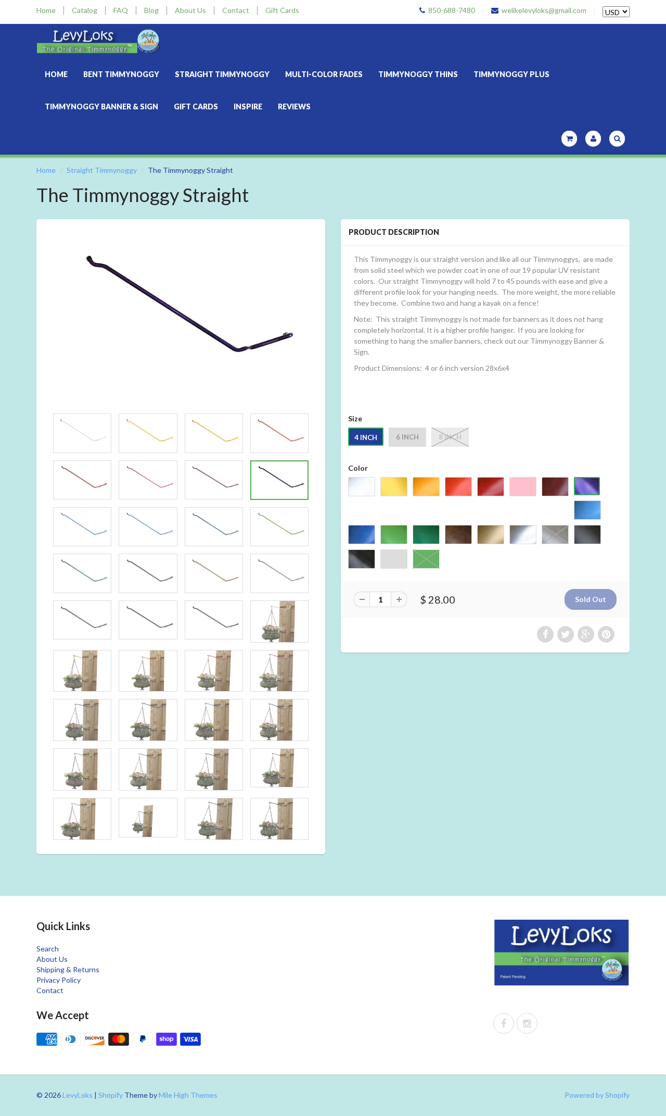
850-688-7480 (451, 10)
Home (46, 10)
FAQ (120, 10)
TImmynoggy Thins (418, 74)
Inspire (248, 106)
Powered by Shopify (597, 1094)
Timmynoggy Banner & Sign (101, 106)
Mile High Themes (188, 1094)
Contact (235, 10)
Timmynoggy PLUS (511, 74)
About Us (190, 10)
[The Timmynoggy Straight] (180, 318)
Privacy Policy (58, 979)
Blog (151, 10)
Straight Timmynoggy (222, 74)
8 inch (450, 437)
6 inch (407, 437)
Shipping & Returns (67, 969)
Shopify (110, 1094)
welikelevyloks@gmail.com (544, 10)
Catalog (84, 10)
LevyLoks (77, 1094)
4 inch (365, 437)
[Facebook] (503, 1023)
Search (47, 948)
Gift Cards (282, 10)
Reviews (294, 106)
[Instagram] (527, 1023)
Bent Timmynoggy (121, 74)
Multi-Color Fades (324, 74)
